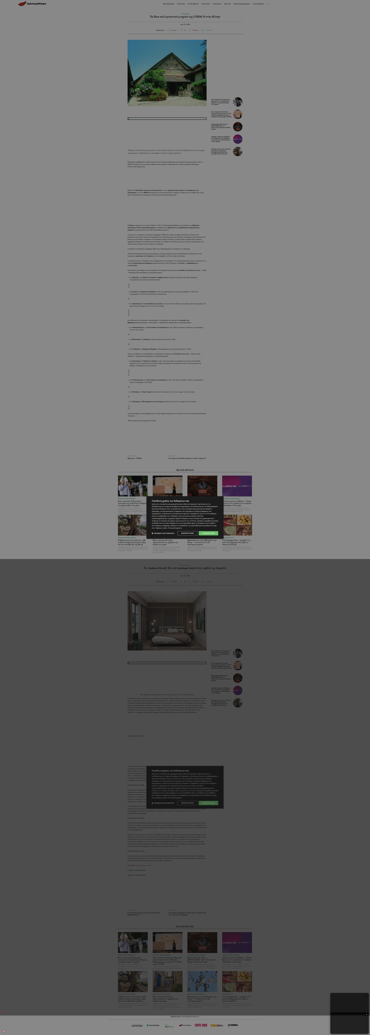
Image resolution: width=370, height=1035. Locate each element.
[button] (163, 533)
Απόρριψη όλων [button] (187, 533)
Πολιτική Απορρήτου (175, 528)
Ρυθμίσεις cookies (161, 528)
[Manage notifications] (3, 1031)
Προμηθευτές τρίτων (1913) (199, 514)
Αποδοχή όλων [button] (208, 533)
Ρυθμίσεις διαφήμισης (162, 525)
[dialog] (185, 517)
